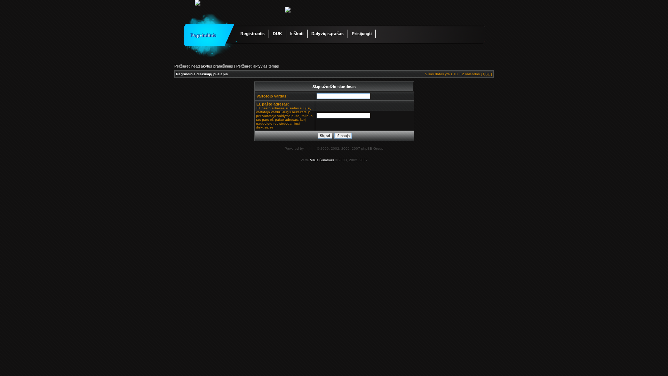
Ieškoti (296, 33)
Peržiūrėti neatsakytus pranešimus (203, 66)
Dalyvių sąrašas (327, 33)
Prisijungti (362, 33)
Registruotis (252, 33)
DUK (277, 33)
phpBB (310, 148)
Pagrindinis (203, 35)
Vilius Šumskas (322, 160)
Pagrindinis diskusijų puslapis (202, 74)
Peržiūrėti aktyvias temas (257, 66)
